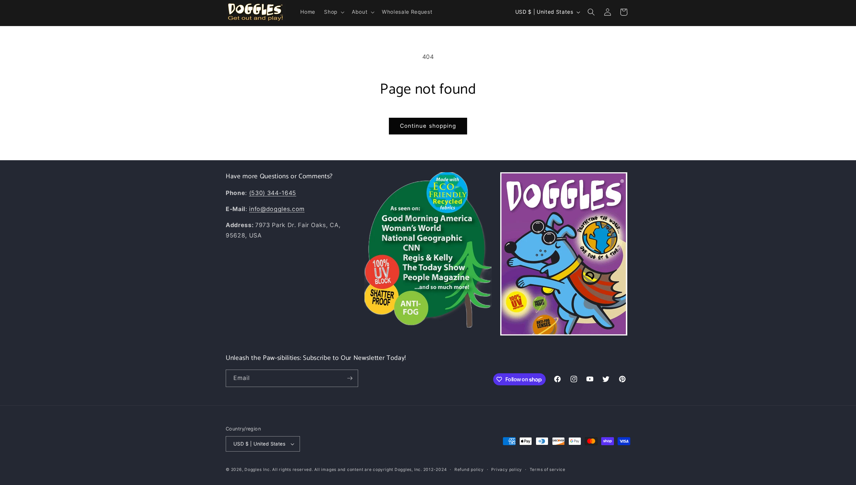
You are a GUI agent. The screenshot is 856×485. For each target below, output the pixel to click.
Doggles (252, 469)
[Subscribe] (350, 378)
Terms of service (547, 469)
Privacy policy (506, 469)
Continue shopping (428, 125)
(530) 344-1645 (272, 192)
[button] (333, 12)
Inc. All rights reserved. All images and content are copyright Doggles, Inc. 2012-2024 (355, 469)
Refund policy (469, 469)
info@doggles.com (277, 208)
